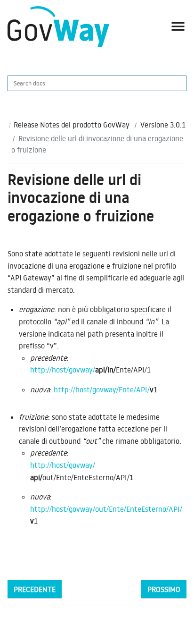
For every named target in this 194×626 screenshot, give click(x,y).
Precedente (35, 589)
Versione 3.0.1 (163, 124)
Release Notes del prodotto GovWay (71, 124)
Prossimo (163, 589)
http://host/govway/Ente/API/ (102, 389)
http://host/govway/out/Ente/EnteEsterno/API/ (106, 509)
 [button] (178, 26)
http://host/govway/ (62, 369)
